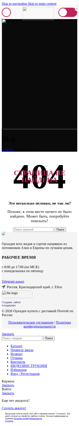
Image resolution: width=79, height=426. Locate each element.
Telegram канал (13, 281)
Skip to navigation (15, 4)
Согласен (9, 421)
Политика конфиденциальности (47, 324)
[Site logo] (38, 19)
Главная (8, 149)
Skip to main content (42, 4)
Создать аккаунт (14, 408)
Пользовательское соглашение (31, 322)
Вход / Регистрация (25, 374)
